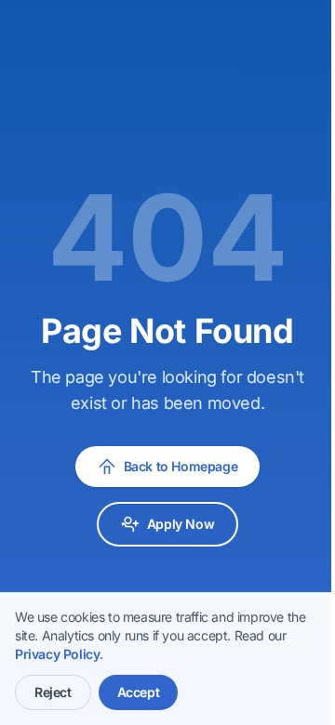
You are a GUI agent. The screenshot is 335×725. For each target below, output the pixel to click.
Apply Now (180, 524)
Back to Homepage (181, 466)
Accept (138, 692)
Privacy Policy (57, 654)
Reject (53, 692)
